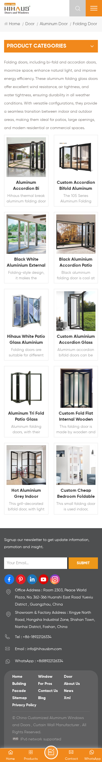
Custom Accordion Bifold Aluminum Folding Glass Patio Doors (76, 186)
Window (45, 677)
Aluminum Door (54, 24)
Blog (42, 698)
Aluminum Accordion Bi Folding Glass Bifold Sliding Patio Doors (26, 186)
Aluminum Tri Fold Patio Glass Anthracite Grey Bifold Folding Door (26, 417)
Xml (67, 698)
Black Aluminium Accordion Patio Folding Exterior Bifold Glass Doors (75, 263)
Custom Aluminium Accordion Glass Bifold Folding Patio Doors (75, 340)
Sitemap (19, 698)
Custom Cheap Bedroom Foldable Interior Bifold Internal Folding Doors (76, 494)
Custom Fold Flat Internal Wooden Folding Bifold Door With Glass (75, 417)
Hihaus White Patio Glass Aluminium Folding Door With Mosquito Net (26, 340)
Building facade (19, 687)
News (68, 691)
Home (14, 24)
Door (30, 24)
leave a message (51, 752)
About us (72, 684)
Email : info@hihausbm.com (38, 649)
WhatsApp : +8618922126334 (39, 661)
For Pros (45, 684)
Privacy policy (24, 705)
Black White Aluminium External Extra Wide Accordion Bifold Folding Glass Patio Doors (26, 263)
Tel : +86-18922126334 (33, 637)
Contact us (48, 691)
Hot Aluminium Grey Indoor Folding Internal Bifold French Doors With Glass (26, 494)
